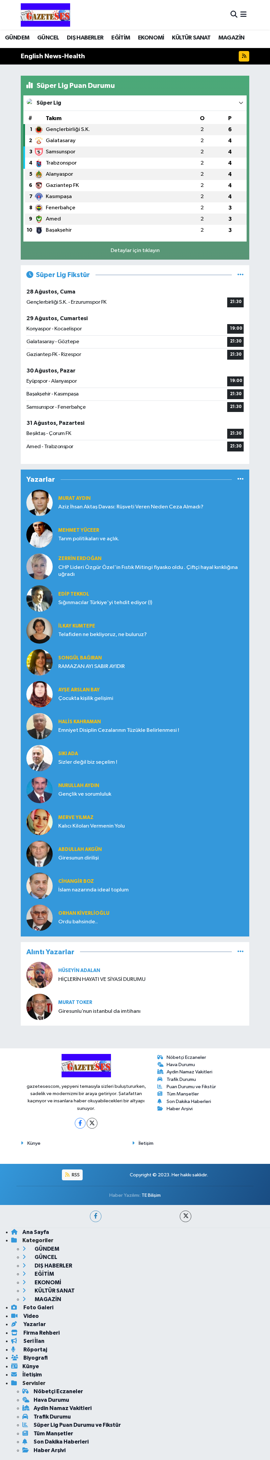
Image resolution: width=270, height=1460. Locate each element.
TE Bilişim (151, 1195)
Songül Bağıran (80, 657)
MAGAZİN (231, 38)
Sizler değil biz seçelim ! (87, 762)
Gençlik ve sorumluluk (84, 794)
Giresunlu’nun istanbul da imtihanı (99, 1011)
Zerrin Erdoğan (79, 558)
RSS (75, 1174)
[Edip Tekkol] (39, 598)
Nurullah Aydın (78, 785)
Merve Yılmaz (76, 817)
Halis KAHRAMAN (79, 721)
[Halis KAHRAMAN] (39, 726)
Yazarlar (34, 1324)
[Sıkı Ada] (39, 758)
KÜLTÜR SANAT (191, 38)
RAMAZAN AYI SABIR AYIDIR (91, 666)
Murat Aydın (74, 498)
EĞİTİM (120, 38)
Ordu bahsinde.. (78, 922)
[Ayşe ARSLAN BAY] (39, 694)
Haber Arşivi (180, 1108)
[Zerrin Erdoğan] (39, 566)
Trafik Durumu (181, 1079)
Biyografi (35, 1358)
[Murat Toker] (39, 1007)
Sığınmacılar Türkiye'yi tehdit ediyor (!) (105, 602)
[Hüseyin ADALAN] (39, 975)
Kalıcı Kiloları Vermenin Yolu (91, 826)
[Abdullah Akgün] (39, 854)
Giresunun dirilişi (78, 858)
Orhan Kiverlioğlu (83, 913)
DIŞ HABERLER (85, 38)
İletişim (146, 1143)
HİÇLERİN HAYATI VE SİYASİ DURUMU (102, 979)
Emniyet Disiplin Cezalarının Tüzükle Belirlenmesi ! (118, 730)
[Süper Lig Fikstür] (240, 275)
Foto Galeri (37, 1307)
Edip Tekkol (73, 594)
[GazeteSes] (45, 14)
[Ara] (233, 14)
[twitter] (185, 1216)
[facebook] (95, 1216)
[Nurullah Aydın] (39, 790)
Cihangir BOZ (76, 881)
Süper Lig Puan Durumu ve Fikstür (77, 1425)
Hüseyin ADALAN (79, 970)
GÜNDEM (17, 38)
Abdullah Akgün (80, 849)
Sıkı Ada (68, 753)
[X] (92, 1123)
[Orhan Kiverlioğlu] (39, 917)
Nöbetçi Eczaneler (186, 1057)
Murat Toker (75, 1002)
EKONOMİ (151, 38)
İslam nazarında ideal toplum (93, 890)
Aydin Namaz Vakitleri (189, 1071)
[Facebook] (80, 1123)
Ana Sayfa (35, 1232)
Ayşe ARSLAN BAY (79, 689)
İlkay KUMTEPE (76, 626)
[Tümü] (240, 479)
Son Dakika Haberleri (189, 1101)
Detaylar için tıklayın (135, 250)
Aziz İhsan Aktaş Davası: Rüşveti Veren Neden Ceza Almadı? (130, 507)
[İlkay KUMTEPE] (39, 630)
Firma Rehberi (41, 1333)
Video (30, 1316)
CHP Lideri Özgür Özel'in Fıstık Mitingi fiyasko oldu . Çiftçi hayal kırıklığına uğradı (148, 571)
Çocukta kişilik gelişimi (85, 698)
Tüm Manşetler (183, 1093)
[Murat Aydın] (39, 502)
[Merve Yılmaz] (39, 822)
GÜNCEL (48, 38)
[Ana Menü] (243, 14)
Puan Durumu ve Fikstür (191, 1086)
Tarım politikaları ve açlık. (88, 539)
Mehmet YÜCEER (78, 530)
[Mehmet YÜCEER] (39, 534)
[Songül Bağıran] (39, 662)
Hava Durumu (181, 1064)
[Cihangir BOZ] (39, 885)
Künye (33, 1143)
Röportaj (34, 1349)
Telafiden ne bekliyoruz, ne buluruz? (102, 634)
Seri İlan (33, 1341)
